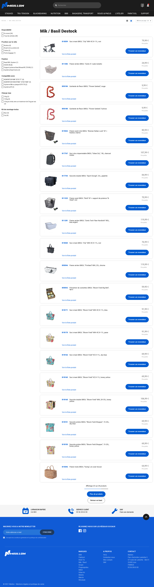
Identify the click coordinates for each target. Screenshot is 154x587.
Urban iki (82, 572)
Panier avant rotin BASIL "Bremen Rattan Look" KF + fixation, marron (88, 132)
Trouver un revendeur (137, 51)
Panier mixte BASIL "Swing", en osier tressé (85, 467)
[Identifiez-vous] (148, 6)
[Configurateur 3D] (142, 5)
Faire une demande (127, 512)
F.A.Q (105, 555)
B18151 (65, 422)
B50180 (65, 109)
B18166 (65, 355)
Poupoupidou (83, 567)
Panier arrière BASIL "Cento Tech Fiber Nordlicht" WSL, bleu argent (89, 221)
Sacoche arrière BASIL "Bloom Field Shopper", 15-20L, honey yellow (89, 445)
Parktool (82, 557)
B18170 (65, 332)
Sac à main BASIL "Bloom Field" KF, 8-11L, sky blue (88, 355)
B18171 (65, 310)
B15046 (65, 467)
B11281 (65, 221)
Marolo (81, 577)
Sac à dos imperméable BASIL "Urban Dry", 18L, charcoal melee (90, 154)
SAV (104, 562)
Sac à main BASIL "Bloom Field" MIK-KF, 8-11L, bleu (88, 310)
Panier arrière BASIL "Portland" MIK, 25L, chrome (87, 265)
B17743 (65, 176)
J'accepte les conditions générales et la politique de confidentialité (26, 537)
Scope (81, 565)
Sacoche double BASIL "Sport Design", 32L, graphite (88, 176)
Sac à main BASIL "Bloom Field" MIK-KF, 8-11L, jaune (88, 332)
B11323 (65, 198)
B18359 (65, 42)
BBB (80, 555)
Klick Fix (82, 560)
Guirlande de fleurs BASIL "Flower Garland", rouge (87, 86)
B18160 (65, 400)
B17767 (65, 153)
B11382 (65, 64)
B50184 (65, 86)
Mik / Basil (83, 562)
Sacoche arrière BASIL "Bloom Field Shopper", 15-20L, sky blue (89, 423)
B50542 (65, 288)
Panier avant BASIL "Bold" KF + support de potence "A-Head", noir (89, 199)
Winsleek (82, 580)
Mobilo (81, 575)
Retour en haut (96, 500)
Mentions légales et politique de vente (30, 584)
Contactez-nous (109, 557)
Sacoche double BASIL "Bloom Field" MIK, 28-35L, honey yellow (90, 400)
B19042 (65, 131)
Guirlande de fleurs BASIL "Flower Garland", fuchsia (88, 109)
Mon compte (107, 560)
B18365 (65, 243)
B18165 (65, 377)
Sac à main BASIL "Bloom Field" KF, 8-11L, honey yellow (89, 377)
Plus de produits (96, 494)
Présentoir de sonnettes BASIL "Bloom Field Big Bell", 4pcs (89, 288)
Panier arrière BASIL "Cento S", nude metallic (85, 64)
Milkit (81, 570)
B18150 (65, 444)
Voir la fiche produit (69, 54)
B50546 (65, 265)
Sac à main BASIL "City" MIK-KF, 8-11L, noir (85, 42)
